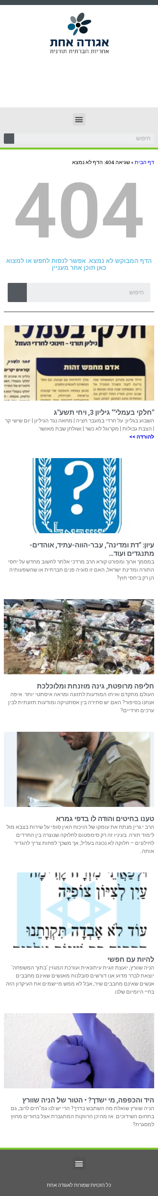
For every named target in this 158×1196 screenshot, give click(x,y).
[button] (79, 119)
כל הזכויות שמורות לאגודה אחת (79, 1185)
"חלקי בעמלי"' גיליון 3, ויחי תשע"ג (104, 412)
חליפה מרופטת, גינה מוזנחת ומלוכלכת (95, 686)
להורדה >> (141, 437)
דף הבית (144, 162)
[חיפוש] (9, 138)
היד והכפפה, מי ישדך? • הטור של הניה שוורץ (88, 1100)
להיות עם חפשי (130, 959)
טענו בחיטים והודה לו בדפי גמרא (105, 819)
